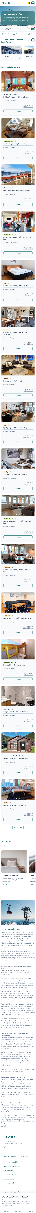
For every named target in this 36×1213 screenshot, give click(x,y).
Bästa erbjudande (21, 34)
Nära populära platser (11, 1166)
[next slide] (33, 40)
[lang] (28, 3)
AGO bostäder (8, 1170)
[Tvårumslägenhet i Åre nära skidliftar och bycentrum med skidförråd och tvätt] (18, 696)
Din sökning (8, 34)
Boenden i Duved (9, 1175)
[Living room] (18, 365)
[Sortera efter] (28, 28)
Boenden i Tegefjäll (10, 1162)
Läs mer (4, 884)
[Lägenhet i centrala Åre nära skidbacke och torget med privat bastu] (18, 789)
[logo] (6, 3)
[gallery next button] (7, 845)
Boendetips (24, 1156)
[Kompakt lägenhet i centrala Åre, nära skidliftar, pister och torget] (18, 649)
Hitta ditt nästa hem (10, 1156)
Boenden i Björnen (10, 1183)
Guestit (5, 1192)
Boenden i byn (8, 1179)
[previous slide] (28, 40)
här (9, 1126)
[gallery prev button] (3, 845)
